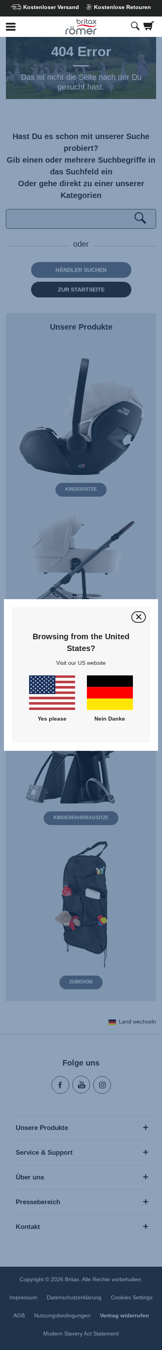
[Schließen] (138, 617)
